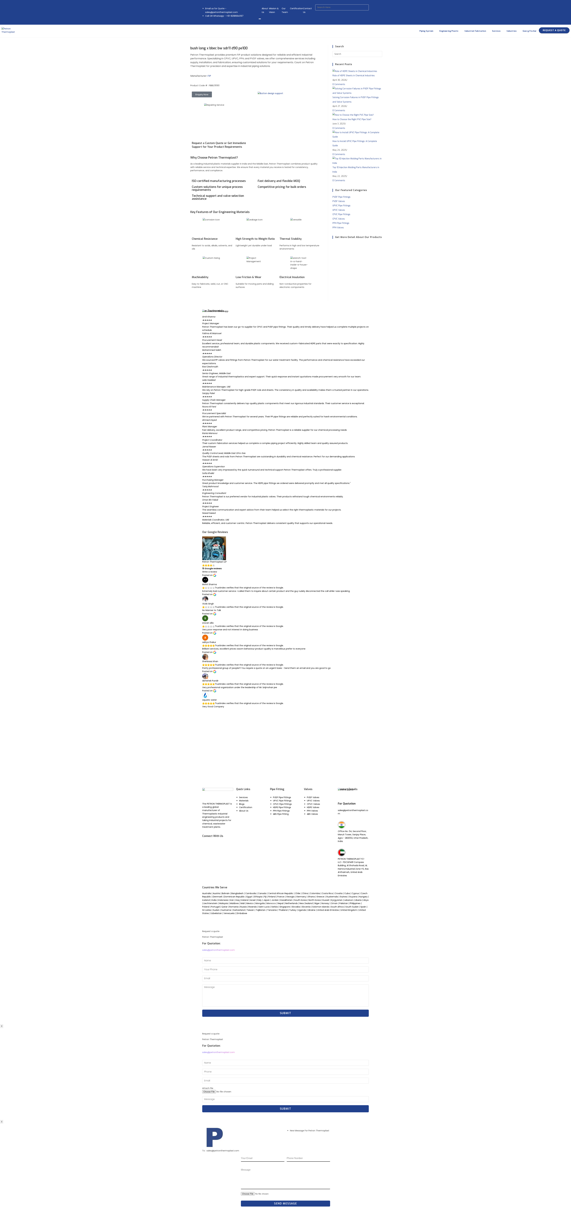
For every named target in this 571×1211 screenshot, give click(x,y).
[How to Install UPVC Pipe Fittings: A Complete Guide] (357, 134)
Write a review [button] (209, 571)
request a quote (554, 30)
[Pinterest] (222, 852)
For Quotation (347, 803)
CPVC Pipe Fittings (341, 214)
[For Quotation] (341, 797)
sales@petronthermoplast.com (218, 950)
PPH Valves (338, 227)
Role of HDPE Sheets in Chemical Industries (353, 75)
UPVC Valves (338, 210)
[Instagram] (206, 852)
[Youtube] (214, 844)
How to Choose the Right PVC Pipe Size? (351, 119)
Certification (296, 8)
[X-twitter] (214, 852)
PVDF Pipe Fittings (341, 197)
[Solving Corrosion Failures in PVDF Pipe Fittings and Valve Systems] (357, 90)
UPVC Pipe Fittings (341, 205)
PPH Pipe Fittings (340, 223)
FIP (209, 76)
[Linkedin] (222, 844)
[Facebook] (206, 844)
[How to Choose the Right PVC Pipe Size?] (353, 115)
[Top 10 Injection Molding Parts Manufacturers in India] (357, 160)
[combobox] (342, 7)
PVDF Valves (338, 201)
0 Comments (338, 84)
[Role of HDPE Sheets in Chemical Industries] (354, 71)
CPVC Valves (338, 218)
